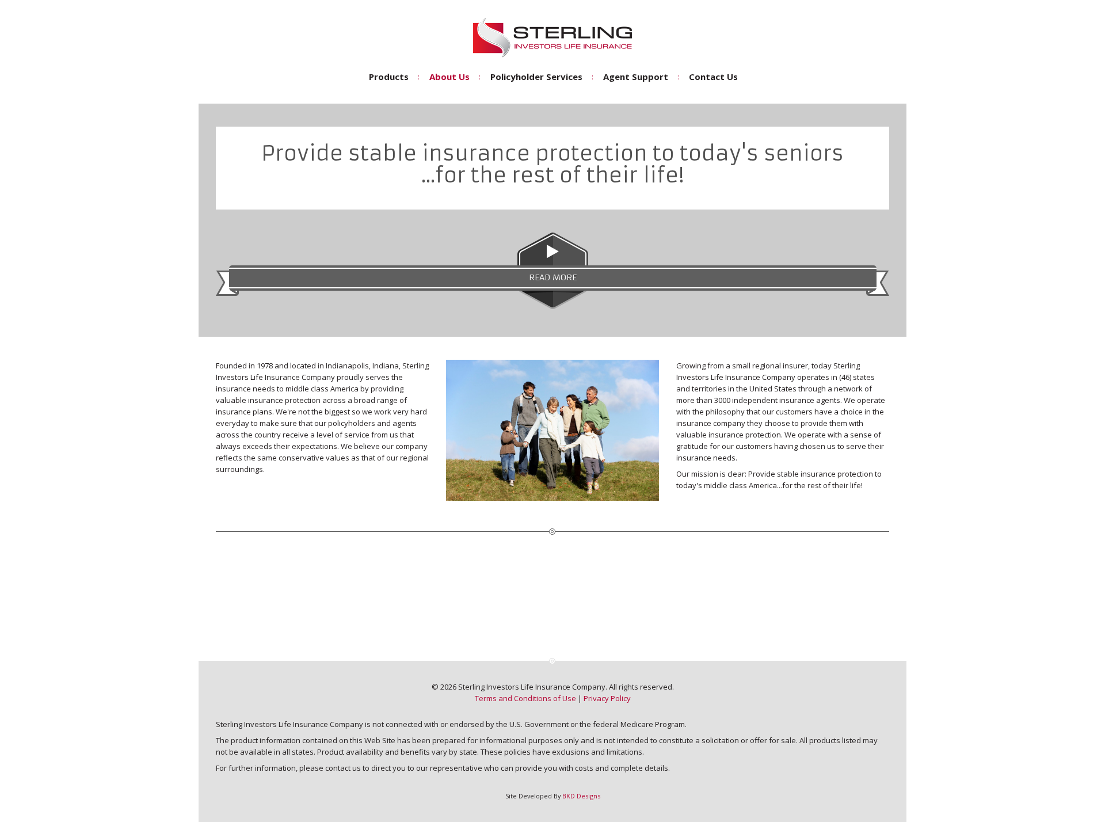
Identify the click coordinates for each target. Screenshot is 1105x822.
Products (389, 76)
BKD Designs (581, 795)
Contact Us (713, 76)
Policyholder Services (536, 76)
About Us (449, 76)
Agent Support (635, 76)
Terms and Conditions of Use (525, 698)
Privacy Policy (607, 698)
